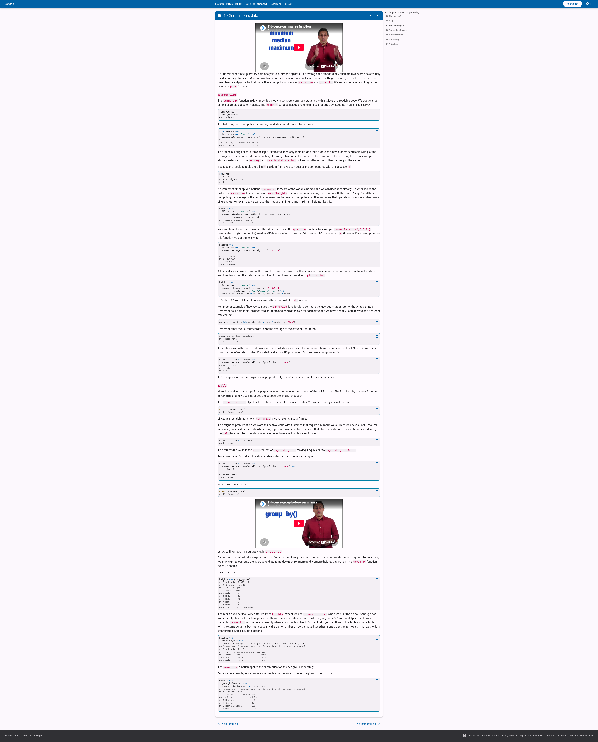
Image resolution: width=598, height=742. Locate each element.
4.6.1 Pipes (391, 21)
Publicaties (562, 735)
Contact (288, 4)
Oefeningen (249, 4)
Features (219, 4)
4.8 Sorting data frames (396, 30)
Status (495, 735)
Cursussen (262, 4)
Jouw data (550, 735)
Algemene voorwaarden (531, 735)
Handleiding (275, 4)
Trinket (238, 4)
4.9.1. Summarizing (394, 35)
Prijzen (229, 4)
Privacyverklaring (509, 735)
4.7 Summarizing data (395, 25)
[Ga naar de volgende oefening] (377, 15)
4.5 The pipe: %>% (394, 16)
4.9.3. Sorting (392, 44)
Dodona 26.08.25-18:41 (581, 735)
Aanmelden (572, 3)
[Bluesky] (464, 735)
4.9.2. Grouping (392, 39)
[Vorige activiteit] (371, 15)
